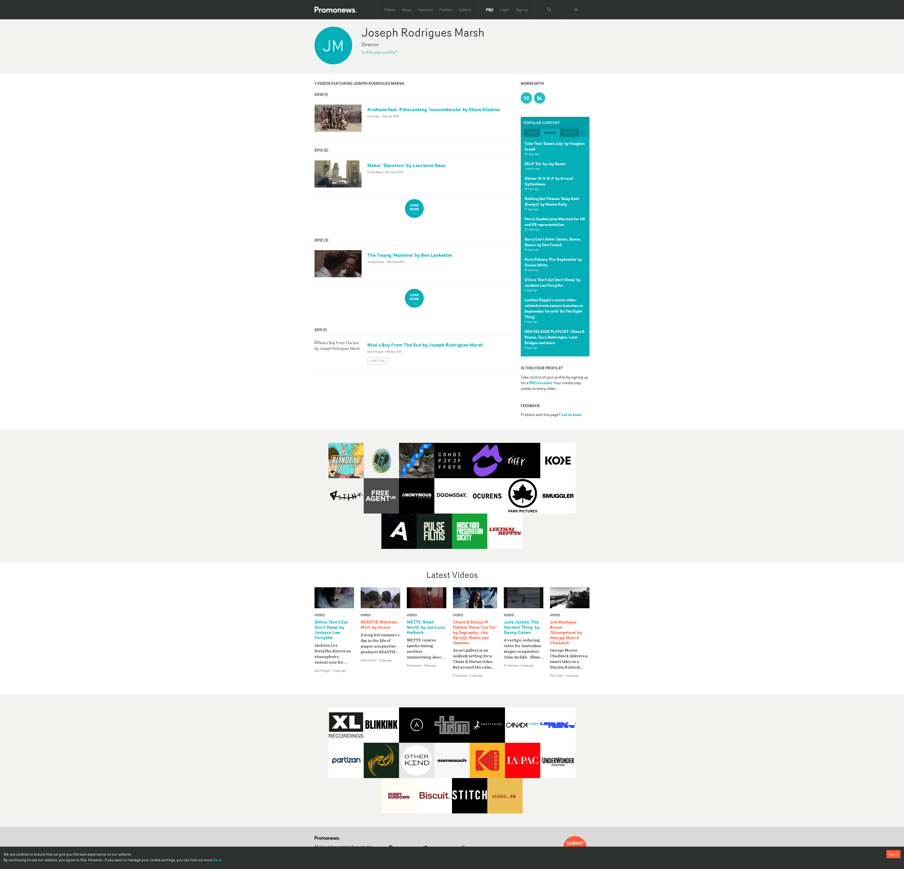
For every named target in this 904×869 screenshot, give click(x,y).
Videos (390, 9)
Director (377, 361)
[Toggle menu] (576, 9)
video (320, 614)
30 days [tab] (550, 133)
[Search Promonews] (549, 9)
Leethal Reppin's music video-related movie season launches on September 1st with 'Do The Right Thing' (554, 308)
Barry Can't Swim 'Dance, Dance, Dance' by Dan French (553, 242)
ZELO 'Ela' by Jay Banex (545, 164)
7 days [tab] (532, 133)
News (406, 9)
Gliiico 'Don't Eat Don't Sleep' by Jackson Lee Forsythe (553, 282)
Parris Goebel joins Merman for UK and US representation (555, 221)
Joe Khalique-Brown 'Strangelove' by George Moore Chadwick (566, 632)
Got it (893, 854)
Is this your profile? (379, 52)
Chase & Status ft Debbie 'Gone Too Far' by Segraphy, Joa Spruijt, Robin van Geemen (475, 632)
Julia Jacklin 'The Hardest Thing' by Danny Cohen (522, 627)
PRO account (540, 383)
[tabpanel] (555, 246)
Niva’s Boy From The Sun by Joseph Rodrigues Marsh (425, 345)
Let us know (571, 414)
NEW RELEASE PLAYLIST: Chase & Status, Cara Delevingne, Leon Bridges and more (555, 337)
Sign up (522, 9)
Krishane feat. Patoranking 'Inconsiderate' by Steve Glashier (434, 109)
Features (425, 9)
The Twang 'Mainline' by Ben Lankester (410, 255)
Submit (465, 9)
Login (504, 9)
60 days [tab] (569, 133)
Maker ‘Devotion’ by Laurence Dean (406, 165)
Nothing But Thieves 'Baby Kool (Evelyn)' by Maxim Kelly (552, 201)
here (217, 860)
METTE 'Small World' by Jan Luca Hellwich (426, 627)
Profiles (445, 9)
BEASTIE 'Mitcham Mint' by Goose (379, 625)
